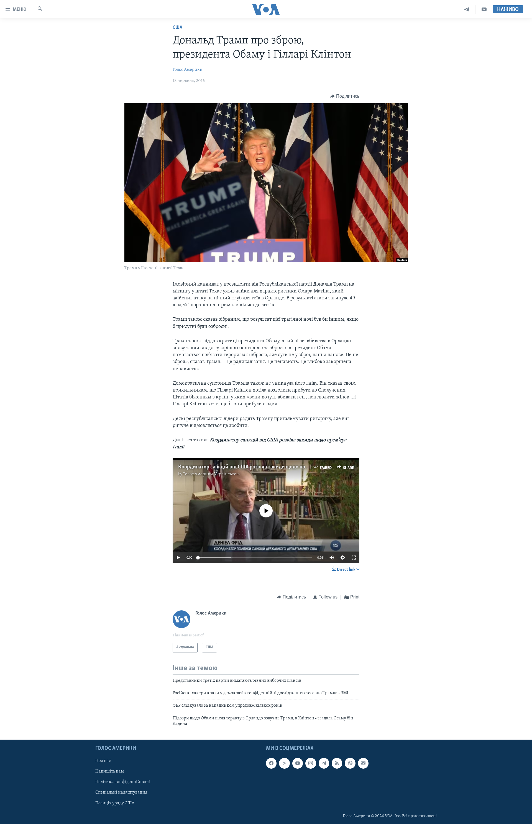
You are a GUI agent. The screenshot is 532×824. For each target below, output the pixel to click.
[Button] (344, 96)
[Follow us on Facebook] (271, 763)
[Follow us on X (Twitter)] (284, 763)
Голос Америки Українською (211, 474)
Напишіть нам (109, 771)
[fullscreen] (353, 557)
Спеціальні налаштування (121, 792)
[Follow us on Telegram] (324, 763)
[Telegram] (466, 9)
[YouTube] (484, 9)
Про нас (103, 761)
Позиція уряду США (114, 803)
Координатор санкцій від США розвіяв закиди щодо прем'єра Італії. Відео (263, 467)
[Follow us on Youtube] (297, 763)
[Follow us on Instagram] (310, 763)
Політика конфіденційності (122, 782)
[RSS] (337, 763)
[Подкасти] (350, 763)
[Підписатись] (363, 763)
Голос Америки (188, 70)
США (177, 27)
